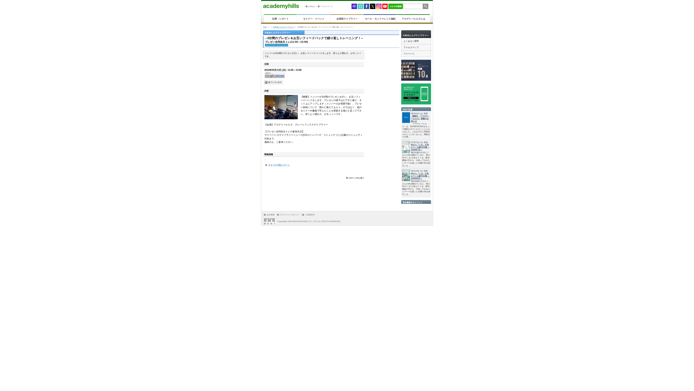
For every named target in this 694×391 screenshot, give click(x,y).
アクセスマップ (326, 6)
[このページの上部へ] (355, 178)
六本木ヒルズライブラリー (283, 27)
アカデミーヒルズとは (413, 18)
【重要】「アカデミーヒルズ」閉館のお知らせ (420, 118)
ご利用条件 (310, 215)
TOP (265, 27)
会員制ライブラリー (347, 18)
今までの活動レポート (279, 165)
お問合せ (311, 6)
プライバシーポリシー (290, 215)
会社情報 (271, 215)
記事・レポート (280, 18)
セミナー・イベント (313, 18)
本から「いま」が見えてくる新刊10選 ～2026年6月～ (420, 176)
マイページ (409, 53)
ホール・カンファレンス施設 (380, 18)
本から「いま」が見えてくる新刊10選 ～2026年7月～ (420, 147)
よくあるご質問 (411, 41)
